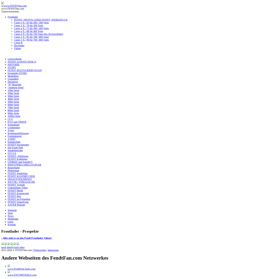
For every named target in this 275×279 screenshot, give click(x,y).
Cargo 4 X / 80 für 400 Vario (28, 31)
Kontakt (12, 224)
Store (10, 213)
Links (10, 221)
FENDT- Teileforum (18, 156)
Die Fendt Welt (15, 147)
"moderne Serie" (16, 87)
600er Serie (13, 104)
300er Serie (13, 96)
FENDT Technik (16, 184)
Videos (17, 48)
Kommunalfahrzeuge (18, 133)
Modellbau (13, 76)
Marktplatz (13, 218)
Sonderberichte (15, 150)
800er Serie (13, 110)
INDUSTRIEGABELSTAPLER (24, 164)
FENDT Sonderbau (18, 173)
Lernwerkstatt (14, 59)
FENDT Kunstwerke (18, 193)
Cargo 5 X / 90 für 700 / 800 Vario (31, 39)
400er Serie (13, 99)
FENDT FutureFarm (18, 202)
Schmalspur (13, 124)
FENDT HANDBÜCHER (21, 176)
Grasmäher (13, 79)
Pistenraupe (13, 170)
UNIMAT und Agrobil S (20, 162)
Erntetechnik (14, 142)
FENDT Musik (15, 190)
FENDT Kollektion (17, 159)
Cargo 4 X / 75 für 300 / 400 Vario (31, 28)
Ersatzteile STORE (17, 73)
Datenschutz (40, 250)
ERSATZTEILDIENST (20, 179)
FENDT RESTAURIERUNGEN (25, 70)
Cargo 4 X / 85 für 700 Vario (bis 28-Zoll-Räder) (38, 34)
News (11, 216)
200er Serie (13, 93)
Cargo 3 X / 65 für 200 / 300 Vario (31, 22)
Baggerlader (14, 167)
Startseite (12, 210)
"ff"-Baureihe (14, 84)
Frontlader (13, 17)
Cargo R (18, 42)
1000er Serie (14, 116)
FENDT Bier (14, 196)
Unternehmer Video (18, 187)
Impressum (53, 250)
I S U (10, 119)
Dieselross (13, 81)
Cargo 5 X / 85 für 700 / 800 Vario (31, 37)
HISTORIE (13, 64)
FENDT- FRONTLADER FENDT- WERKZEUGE (41, 19)
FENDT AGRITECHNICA (22, 61)
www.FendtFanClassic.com (21, 269)
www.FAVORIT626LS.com (22, 275)
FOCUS (12, 153)
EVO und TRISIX (17, 122)
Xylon (11, 130)
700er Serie (13, 107)
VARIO (12, 139)
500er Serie (13, 101)
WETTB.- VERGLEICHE (21, 182)
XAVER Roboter (16, 204)
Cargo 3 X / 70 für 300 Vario (28, 25)
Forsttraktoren (15, 136)
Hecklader (19, 45)
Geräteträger (14, 127)
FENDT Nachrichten (18, 144)
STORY (12, 67)
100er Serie (13, 90)
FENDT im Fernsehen (19, 199)
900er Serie (13, 113)
